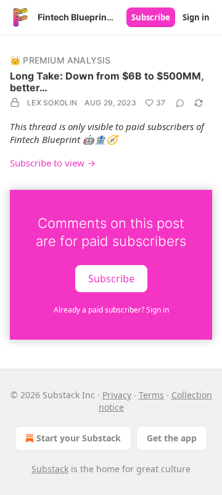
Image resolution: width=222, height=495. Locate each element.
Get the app (172, 438)
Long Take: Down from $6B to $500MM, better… (107, 82)
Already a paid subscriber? (111, 310)
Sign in (196, 17)
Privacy (116, 395)
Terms (151, 395)
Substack (49, 469)
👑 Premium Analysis (60, 60)
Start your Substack (78, 438)
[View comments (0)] (180, 103)
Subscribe (150, 17)
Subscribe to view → (53, 163)
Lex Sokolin (52, 102)
